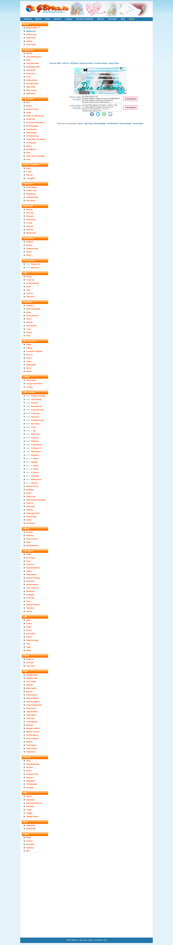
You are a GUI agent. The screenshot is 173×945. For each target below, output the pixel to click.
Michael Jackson (32, 732)
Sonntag (29, 229)
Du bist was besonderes (35, 123)
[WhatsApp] (104, 116)
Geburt (29, 493)
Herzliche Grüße (32, 63)
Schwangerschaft (33, 513)
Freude (29, 172)
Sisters (29, 319)
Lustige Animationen (34, 384)
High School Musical (34, 803)
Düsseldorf (30, 844)
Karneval (34, 403)
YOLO (28, 336)
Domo (28, 761)
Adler (28, 620)
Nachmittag (31, 194)
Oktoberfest (36, 451)
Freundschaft (31, 129)
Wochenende (31, 233)
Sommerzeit (31, 31)
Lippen (28, 361)
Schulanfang (31, 517)
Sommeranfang (32, 249)
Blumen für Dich (32, 109)
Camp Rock (30, 800)
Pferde (29, 637)
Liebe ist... (30, 293)
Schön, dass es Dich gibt (35, 156)
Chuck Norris (31, 380)
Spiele (131, 19)
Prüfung (29, 510)
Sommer (29, 41)
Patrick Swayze (32, 735)
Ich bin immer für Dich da (35, 139)
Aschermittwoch (37, 410)
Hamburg (29, 848)
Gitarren (29, 355)
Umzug (28, 332)
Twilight (29, 813)
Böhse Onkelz (31, 688)
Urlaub (28, 520)
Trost (28, 329)
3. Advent (35, 469)
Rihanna (29, 742)
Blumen (100, 19)
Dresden (29, 841)
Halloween (35, 455)
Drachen (29, 532)
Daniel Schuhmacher (34, 705)
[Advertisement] (36, 895)
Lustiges (68, 19)
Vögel (28, 647)
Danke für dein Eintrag (35, 116)
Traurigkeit (30, 178)
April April (35, 417)
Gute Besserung (32, 136)
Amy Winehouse (32, 675)
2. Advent (35, 466)
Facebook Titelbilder (84, 19)
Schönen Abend (32, 197)
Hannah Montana (32, 764)
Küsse (28, 287)
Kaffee (29, 146)
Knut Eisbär (30, 634)
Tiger (28, 644)
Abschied (29, 306)
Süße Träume (31, 90)
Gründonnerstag (37, 420)
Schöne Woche (31, 80)
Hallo (28, 60)
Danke (28, 113)
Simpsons (29, 777)
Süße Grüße (30, 87)
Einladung (30, 490)
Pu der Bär (30, 598)
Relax (28, 153)
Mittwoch (30, 216)
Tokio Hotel (30, 752)
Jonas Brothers (32, 712)
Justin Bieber (31, 715)
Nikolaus (34, 462)
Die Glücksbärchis (33, 568)
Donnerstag (30, 38)
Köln (28, 851)
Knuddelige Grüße (33, 67)
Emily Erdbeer (31, 575)
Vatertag (34, 438)
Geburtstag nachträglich (36, 500)
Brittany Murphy (32, 698)
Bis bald (29, 53)
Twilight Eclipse (32, 816)
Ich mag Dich (31, 143)
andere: (78, 99)
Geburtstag (30, 496)
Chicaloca (30, 564)
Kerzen (29, 358)
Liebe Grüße (31, 44)
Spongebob (30, 781)
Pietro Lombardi (32, 738)
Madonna (29, 725)
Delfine (29, 624)
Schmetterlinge (32, 640)
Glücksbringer (31, 133)
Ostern (33, 427)
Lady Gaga (30, 718)
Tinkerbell (30, 608)
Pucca (28, 601)
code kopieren (130, 99)
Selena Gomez (31, 748)
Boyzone (29, 692)
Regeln (90, 940)
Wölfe (28, 650)
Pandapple (30, 595)
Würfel (28, 371)
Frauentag (35, 413)
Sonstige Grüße (32, 84)
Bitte (28, 102)
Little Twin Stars (32, 588)
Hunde (28, 627)
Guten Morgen (31, 187)
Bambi (28, 554)
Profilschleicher (32, 316)
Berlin (28, 838)
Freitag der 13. (37, 448)
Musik (28, 312)
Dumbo (28, 571)
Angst (28, 168)
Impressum (83, 940)
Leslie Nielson (31, 722)
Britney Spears (31, 695)
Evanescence (31, 708)
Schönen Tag (31, 34)
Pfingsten (35, 441)
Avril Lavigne (31, 681)
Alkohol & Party (32, 486)
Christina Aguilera (33, 702)
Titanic (29, 810)
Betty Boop (30, 558)
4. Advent (35, 472)
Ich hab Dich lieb (32, 283)
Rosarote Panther (33, 605)
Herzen (29, 277)
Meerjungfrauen (32, 545)
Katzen (29, 630)
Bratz (28, 561)
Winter (28, 255)
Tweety (29, 611)
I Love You (30, 280)
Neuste (38, 19)
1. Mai (33, 431)
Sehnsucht (30, 297)
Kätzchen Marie (32, 585)
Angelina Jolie (31, 678)
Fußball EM (30, 825)
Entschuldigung (32, 126)
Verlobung (30, 523)
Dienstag (29, 213)
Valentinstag (36, 399)
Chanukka (35, 476)
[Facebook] (92, 116)
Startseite (27, 19)
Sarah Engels (31, 745)
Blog (123, 19)
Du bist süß (30, 119)
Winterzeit (35, 268)
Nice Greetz (31, 74)
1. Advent (35, 459)
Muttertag (35, 434)
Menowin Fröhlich (33, 728)
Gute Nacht (30, 201)
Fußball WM (30, 829)
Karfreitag (35, 424)
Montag (29, 209)
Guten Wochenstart (33, 57)
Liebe (47, 19)
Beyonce (29, 685)
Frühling (29, 242)
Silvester (34, 483)
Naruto (29, 771)
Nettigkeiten (31, 149)
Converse (29, 659)
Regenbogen (31, 365)
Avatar (28, 796)
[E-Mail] (110, 116)
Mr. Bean (29, 767)
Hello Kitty (30, 581)
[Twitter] (98, 116)
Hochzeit (29, 503)
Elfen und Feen (32, 539)
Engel (28, 542)
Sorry (28, 159)
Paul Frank (30, 666)
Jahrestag (30, 506)
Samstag (29, 226)
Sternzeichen (31, 326)
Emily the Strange (33, 578)
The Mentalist (31, 784)
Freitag (29, 223)
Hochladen (112, 19)
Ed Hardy (29, 663)
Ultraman (30, 787)
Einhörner (30, 535)
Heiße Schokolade (33, 309)
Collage (29, 348)
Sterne (28, 368)
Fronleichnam (36, 445)
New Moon (30, 806)
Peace (28, 77)
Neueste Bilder (32, 28)
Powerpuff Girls (32, 774)
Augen (28, 345)
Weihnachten (36, 479)
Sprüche (57, 19)
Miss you (29, 175)
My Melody (30, 591)
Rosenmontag (36, 406)
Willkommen (31, 94)
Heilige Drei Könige (38, 396)
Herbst (29, 252)
